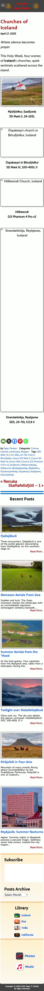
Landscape (14, 451)
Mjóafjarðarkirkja (20, 468)
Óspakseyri (24, 471)
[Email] (3, 441)
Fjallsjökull (9, 536)
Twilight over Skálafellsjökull (22, 710)
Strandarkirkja (7, 474)
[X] (8, 441)
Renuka (10, 481)
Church (25, 461)
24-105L (15, 455)
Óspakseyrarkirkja (9, 471)
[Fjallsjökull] (22, 519)
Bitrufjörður (6, 458)
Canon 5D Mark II (21, 458)
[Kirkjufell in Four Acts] (22, 745)
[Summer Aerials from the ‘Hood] (22, 634)
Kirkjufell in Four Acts (16, 762)
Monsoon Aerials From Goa (20, 595)
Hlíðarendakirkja (28, 465)
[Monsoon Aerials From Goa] (22, 576)
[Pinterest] (20, 441)
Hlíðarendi (5, 468)
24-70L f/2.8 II (27, 455)
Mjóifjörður (34, 468)
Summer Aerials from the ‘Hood (19, 654)
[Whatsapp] (25, 441)
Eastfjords (15, 465)
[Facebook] (14, 441)
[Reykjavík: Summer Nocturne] (22, 807)
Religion (25, 451)
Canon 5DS (14, 461)
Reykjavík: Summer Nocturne (22, 832)
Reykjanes (36, 471)
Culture (34, 448)
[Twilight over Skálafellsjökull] (22, 692)
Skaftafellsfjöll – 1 (24, 485)
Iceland (4, 451)
